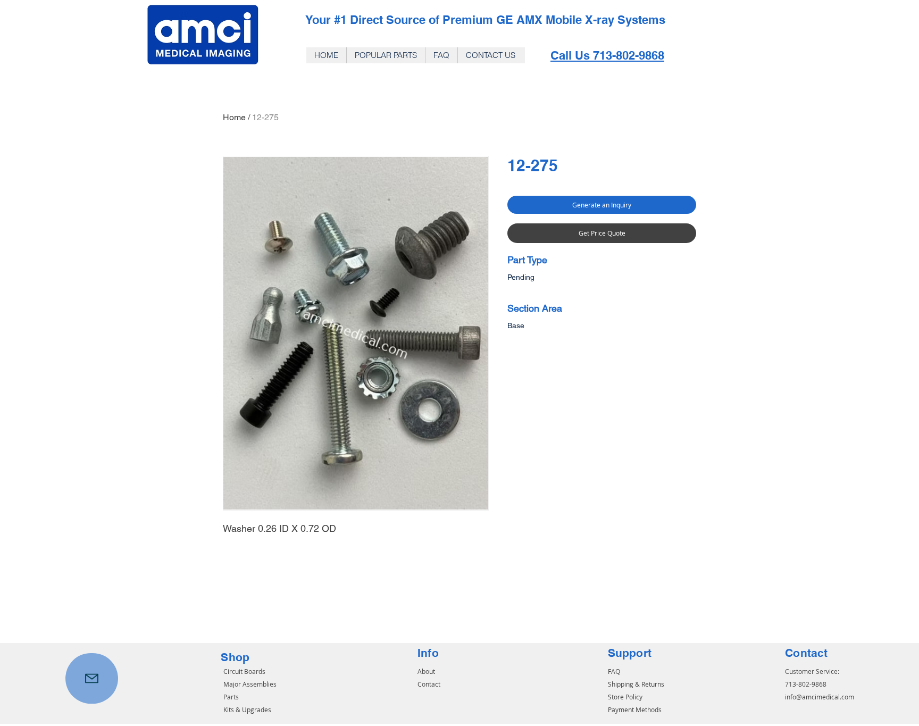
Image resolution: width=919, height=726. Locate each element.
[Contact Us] (91, 678)
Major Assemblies (250, 684)
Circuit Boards (244, 671)
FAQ (614, 671)
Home (234, 117)
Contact (428, 684)
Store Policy (625, 696)
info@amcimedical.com (819, 696)
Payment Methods (635, 709)
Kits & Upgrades (247, 709)
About (426, 671)
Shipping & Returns (636, 684)
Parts (231, 696)
